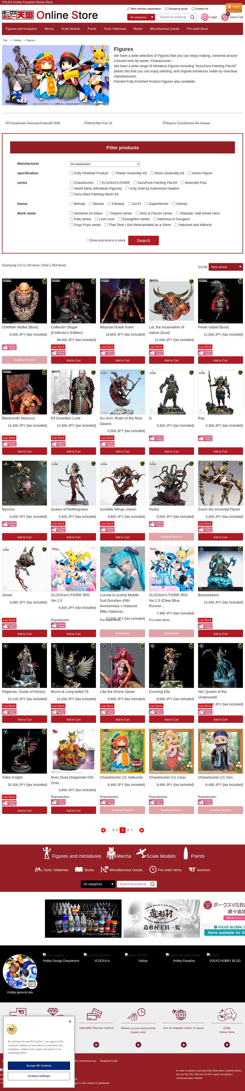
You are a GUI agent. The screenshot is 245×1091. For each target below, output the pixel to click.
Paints (92, 28)
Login (213, 17)
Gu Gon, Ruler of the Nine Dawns (121, 421)
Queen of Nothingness (69, 509)
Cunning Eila (159, 692)
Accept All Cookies (39, 1065)
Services (203, 870)
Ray (201, 418)
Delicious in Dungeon (174, 219)
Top (5, 40)
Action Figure (202, 173)
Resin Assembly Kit (169, 173)
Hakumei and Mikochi (195, 225)
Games (181, 204)
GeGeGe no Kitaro (88, 213)
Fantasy (118, 204)
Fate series (82, 219)
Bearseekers (208, 595)
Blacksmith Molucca (18, 418)
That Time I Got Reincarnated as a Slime (140, 225)
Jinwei (7, 595)
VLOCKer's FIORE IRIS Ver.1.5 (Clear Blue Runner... (168, 600)
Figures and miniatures (21, 28)
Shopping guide (178, 8)
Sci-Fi (136, 204)
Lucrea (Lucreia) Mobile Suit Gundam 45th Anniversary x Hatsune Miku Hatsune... (119, 603)
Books (138, 28)
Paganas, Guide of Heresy (24, 692)
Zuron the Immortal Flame (219, 509)
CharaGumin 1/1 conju (167, 777)
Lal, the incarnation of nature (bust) (166, 330)
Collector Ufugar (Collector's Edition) (67, 330)
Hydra (154, 509)
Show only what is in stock (107, 240)
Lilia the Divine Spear (117, 692)
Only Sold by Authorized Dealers (154, 188)
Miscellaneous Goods (164, 28)
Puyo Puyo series (87, 225)
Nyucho (8, 509)
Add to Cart (73, 360)
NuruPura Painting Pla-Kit (157, 183)
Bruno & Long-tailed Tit (69, 692)
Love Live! (107, 219)
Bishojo (79, 204)
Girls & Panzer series (156, 213)
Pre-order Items (197, 28)
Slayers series (121, 213)
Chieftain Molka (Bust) (20, 327)
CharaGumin (84, 183)
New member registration (146, 8)
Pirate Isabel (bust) (213, 327)
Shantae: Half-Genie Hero (200, 213)
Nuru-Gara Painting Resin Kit (96, 194)
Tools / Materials (115, 28)
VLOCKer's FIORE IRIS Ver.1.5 (70, 598)
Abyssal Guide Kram (117, 327)
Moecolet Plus (196, 183)
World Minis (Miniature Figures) (98, 188)
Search (143, 240)
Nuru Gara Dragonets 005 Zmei (72, 780)
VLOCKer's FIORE (115, 183)
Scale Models (70, 28)
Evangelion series (136, 219)
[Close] (70, 1021)
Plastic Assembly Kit (131, 173)
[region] (39, 1052)
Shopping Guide (109, 1060)
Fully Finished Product (91, 173)
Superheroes (158, 204)
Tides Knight (12, 777)
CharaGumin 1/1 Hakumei (121, 777)
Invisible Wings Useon (118, 509)
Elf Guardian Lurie (66, 418)
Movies (98, 204)
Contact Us (201, 8)
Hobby (17, 40)
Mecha (49, 28)
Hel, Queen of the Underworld (212, 694)
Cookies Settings (39, 1076)
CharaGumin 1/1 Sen (215, 777)
